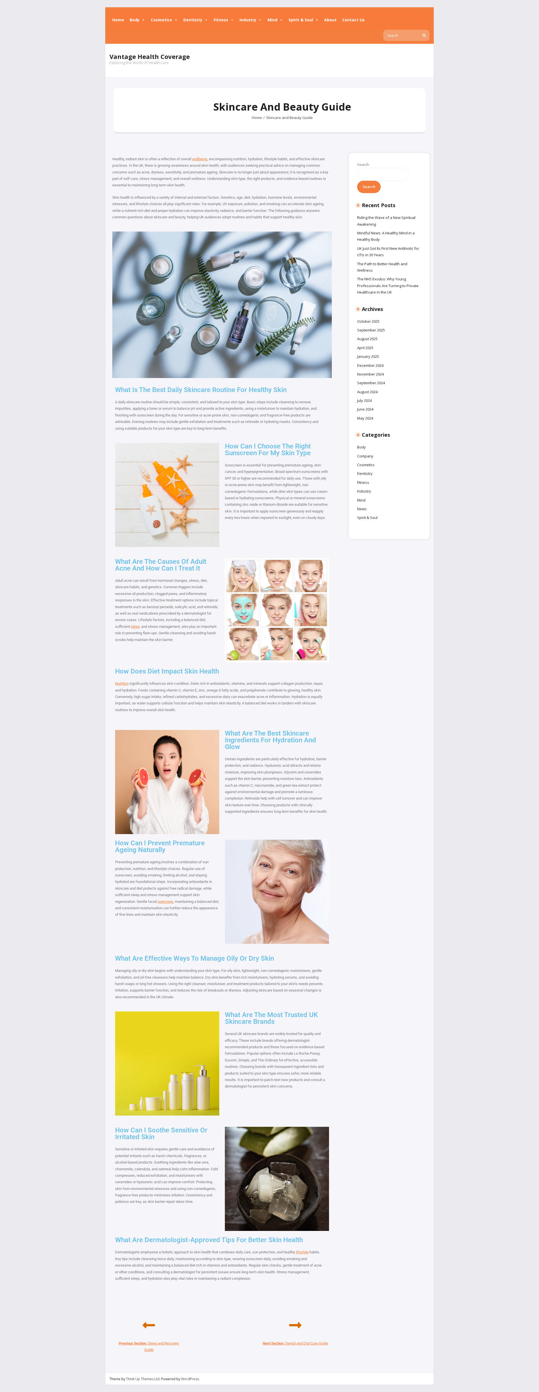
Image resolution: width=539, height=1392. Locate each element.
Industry (247, 19)
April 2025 (365, 347)
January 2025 (368, 356)
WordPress (190, 1379)
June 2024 (365, 409)
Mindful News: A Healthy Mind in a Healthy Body (386, 236)
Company (365, 456)
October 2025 (368, 321)
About (330, 19)
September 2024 (371, 382)
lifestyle (302, 1252)
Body (135, 19)
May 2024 (365, 418)
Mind (272, 19)
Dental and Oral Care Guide (295, 1343)
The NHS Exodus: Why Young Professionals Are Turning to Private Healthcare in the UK (388, 285)
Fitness (221, 19)
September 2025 (371, 330)
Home (118, 19)
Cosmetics (161, 19)
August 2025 (367, 338)
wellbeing (199, 159)
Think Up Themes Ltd (142, 1379)
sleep (135, 626)
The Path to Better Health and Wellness (382, 267)
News (362, 508)
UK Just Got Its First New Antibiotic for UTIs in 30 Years (388, 251)
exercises (165, 901)
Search (363, 164)
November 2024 (370, 374)
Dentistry (192, 19)
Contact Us (353, 19)
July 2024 (364, 400)
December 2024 (370, 365)
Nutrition (122, 683)
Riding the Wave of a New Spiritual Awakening (386, 220)
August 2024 (367, 391)
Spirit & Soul (301, 19)
